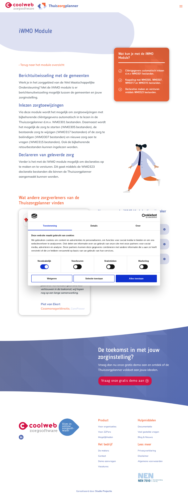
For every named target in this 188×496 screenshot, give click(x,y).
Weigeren (52, 278)
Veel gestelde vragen (148, 431)
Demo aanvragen (107, 461)
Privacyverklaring (147, 450)
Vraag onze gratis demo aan (122, 381)
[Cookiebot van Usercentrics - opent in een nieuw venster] (144, 216)
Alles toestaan (136, 278)
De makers (103, 450)
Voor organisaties (107, 426)
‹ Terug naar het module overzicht (41, 65)
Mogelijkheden (105, 437)
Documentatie (145, 426)
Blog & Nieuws (145, 437)
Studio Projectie (103, 491)
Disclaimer (143, 455)
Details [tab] (94, 226)
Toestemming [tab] (50, 226)
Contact (102, 455)
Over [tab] (138, 226)
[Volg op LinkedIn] (21, 437)
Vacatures (103, 466)
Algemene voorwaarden (150, 461)
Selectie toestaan (94, 278)
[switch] (77, 266)
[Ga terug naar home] (21, 6)
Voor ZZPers (104, 431)
